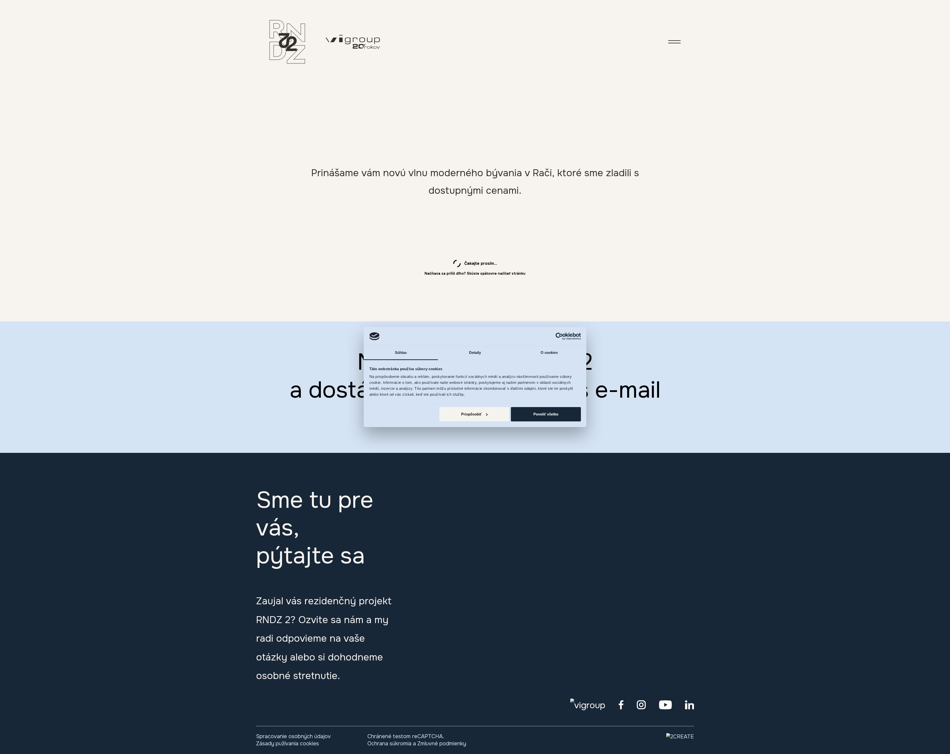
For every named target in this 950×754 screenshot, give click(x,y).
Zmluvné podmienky (441, 743)
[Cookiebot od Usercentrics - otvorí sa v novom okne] (559, 336)
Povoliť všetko (545, 414)
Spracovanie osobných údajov (293, 736)
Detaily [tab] (475, 352)
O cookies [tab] (549, 352)
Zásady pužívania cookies (287, 743)
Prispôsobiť (471, 414)
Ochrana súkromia (389, 743)
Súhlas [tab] (401, 352)
